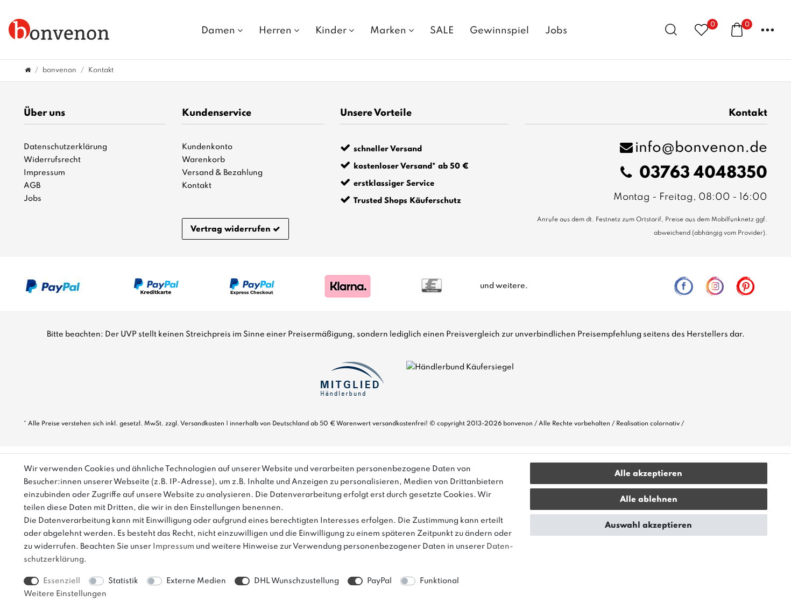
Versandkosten (202, 424)
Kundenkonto (207, 147)
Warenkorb (203, 160)
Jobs (556, 31)
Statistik (123, 581)
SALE (442, 31)
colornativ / (667, 424)
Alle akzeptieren (648, 474)
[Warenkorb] (737, 29)
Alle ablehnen (648, 499)
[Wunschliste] (701, 29)
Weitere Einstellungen (65, 594)
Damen (219, 31)
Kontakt (196, 186)
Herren (276, 31)
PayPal (379, 581)
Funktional (439, 581)
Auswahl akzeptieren (648, 525)
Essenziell (61, 581)
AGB (32, 186)
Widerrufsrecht (52, 160)
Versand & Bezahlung (222, 173)
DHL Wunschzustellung (296, 581)
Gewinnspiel (499, 31)
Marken (389, 31)
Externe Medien (196, 581)
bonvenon (59, 70)
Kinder (332, 31)
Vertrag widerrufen (230, 229)
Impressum (44, 173)
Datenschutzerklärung (65, 147)
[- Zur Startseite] (59, 29)
